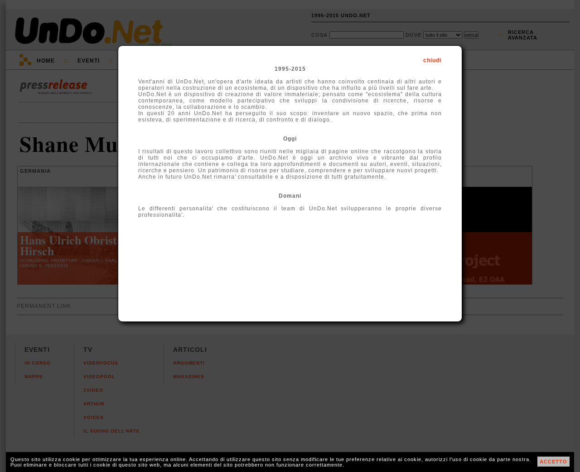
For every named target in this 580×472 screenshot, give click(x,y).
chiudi (432, 60)
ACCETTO (553, 461)
